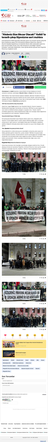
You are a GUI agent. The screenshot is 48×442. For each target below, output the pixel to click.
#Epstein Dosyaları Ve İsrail (27, 368)
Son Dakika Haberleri (17, 428)
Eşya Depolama (17, 423)
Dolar (28, 15)
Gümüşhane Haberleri (7, 31)
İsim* (3, 378)
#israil (27, 360)
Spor (40, 20)
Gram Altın (42, 15)
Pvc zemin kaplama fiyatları (40, 423)
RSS (12, 437)
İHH (44, 99)
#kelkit (12, 360)
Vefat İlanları (20, 20)
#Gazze (42, 360)
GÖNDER (44, 394)
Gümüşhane (12, 20)
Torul (30, 432)
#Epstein (37, 368)
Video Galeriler (21, 9)
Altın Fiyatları (31, 428)
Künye (35, 10)
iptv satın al (10, 423)
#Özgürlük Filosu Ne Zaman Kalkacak (11, 368)
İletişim (39, 10)
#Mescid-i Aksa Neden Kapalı (9, 365)
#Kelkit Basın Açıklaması (18, 363)
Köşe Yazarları (11, 11)
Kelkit (12, 91)
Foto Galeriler (12, 9)
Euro (34, 15)
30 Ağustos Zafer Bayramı (37, 432)
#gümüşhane (6, 360)
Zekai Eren (16, 101)
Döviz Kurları (25, 428)
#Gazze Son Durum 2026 (23, 365)
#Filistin (32, 360)
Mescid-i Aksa (23, 93)
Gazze (30, 93)
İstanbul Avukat (4, 423)
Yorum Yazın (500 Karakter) (8, 383)
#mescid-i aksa (20, 360)
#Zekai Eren (28, 363)
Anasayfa (4, 20)
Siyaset (34, 20)
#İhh (38, 360)
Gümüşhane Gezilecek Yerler (22, 432)
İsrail (13, 106)
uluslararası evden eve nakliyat (28, 423)
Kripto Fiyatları (39, 428)
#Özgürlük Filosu (6, 371)
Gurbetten (28, 20)
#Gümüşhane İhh (6, 363)
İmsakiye (28, 9)
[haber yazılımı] (43, 441)
